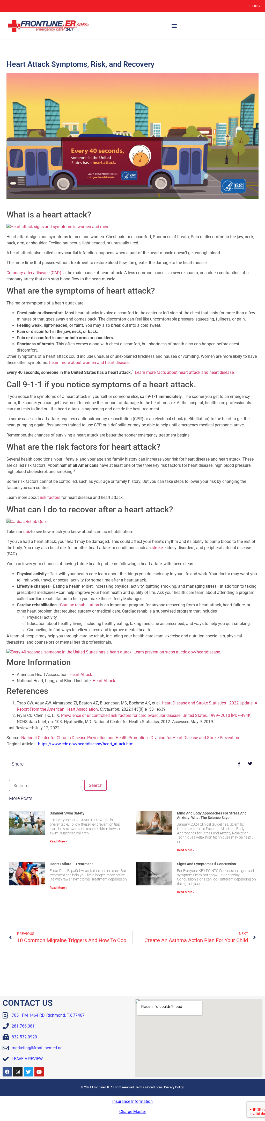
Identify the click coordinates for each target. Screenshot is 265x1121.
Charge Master (132, 1111)
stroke (157, 547)
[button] (174, 25)
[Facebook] (7, 1071)
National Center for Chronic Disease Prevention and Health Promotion (84, 737)
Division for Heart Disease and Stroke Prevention (195, 737)
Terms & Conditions (149, 1087)
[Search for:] (46, 785)
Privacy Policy (173, 1087)
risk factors (50, 497)
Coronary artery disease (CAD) (33, 272)
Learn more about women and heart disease (89, 362)
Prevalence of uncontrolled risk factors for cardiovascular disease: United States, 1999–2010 (156, 715)
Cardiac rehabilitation (79, 604)
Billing (253, 6)
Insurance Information (132, 1101)
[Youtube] (39, 1071)
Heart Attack (81, 674)
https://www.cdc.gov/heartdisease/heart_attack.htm (86, 743)
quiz (27, 531)
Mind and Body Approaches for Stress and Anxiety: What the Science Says (212, 815)
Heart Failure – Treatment (71, 864)
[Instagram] (18, 1071)
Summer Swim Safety (67, 813)
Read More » (58, 841)
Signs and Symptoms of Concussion (206, 864)
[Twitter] (28, 1071)
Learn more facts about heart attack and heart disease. (185, 372)
